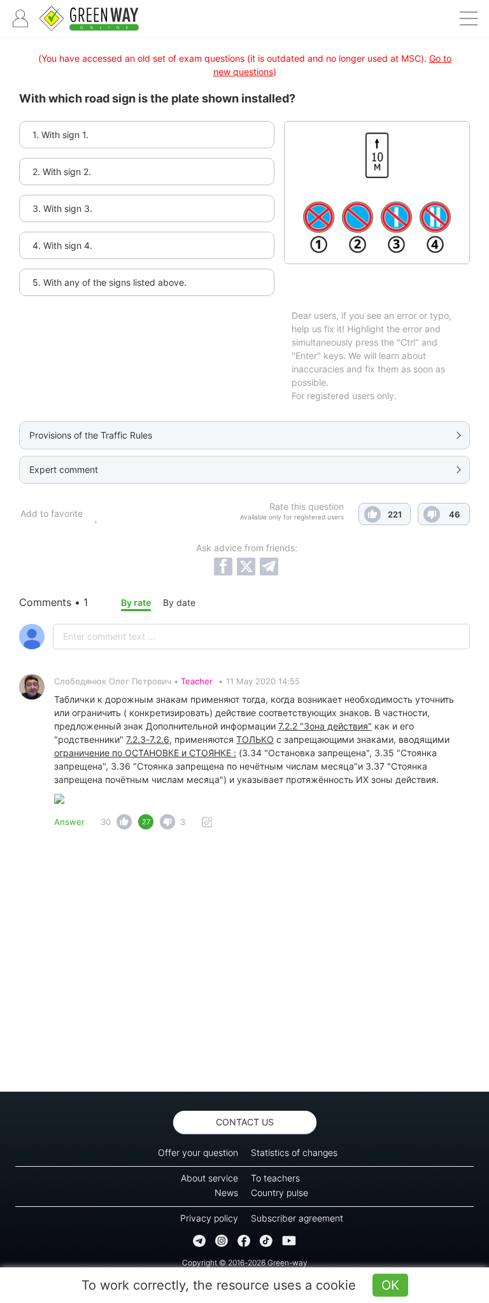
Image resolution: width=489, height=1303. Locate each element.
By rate (136, 602)
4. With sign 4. (62, 245)
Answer (69, 822)
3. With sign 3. (62, 208)
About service (209, 1178)
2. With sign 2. (61, 171)
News (226, 1192)
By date (179, 602)
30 (106, 822)
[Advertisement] (244, 964)
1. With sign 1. (60, 134)
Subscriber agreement (297, 1218)
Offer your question (198, 1152)
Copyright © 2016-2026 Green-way (245, 1262)
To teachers (275, 1178)
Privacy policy (209, 1218)
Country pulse (279, 1192)
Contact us (245, 1121)
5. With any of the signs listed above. (109, 282)
